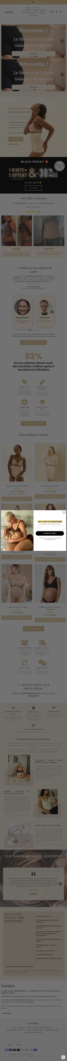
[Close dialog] (64, 512)
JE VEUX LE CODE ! (49, 533)
